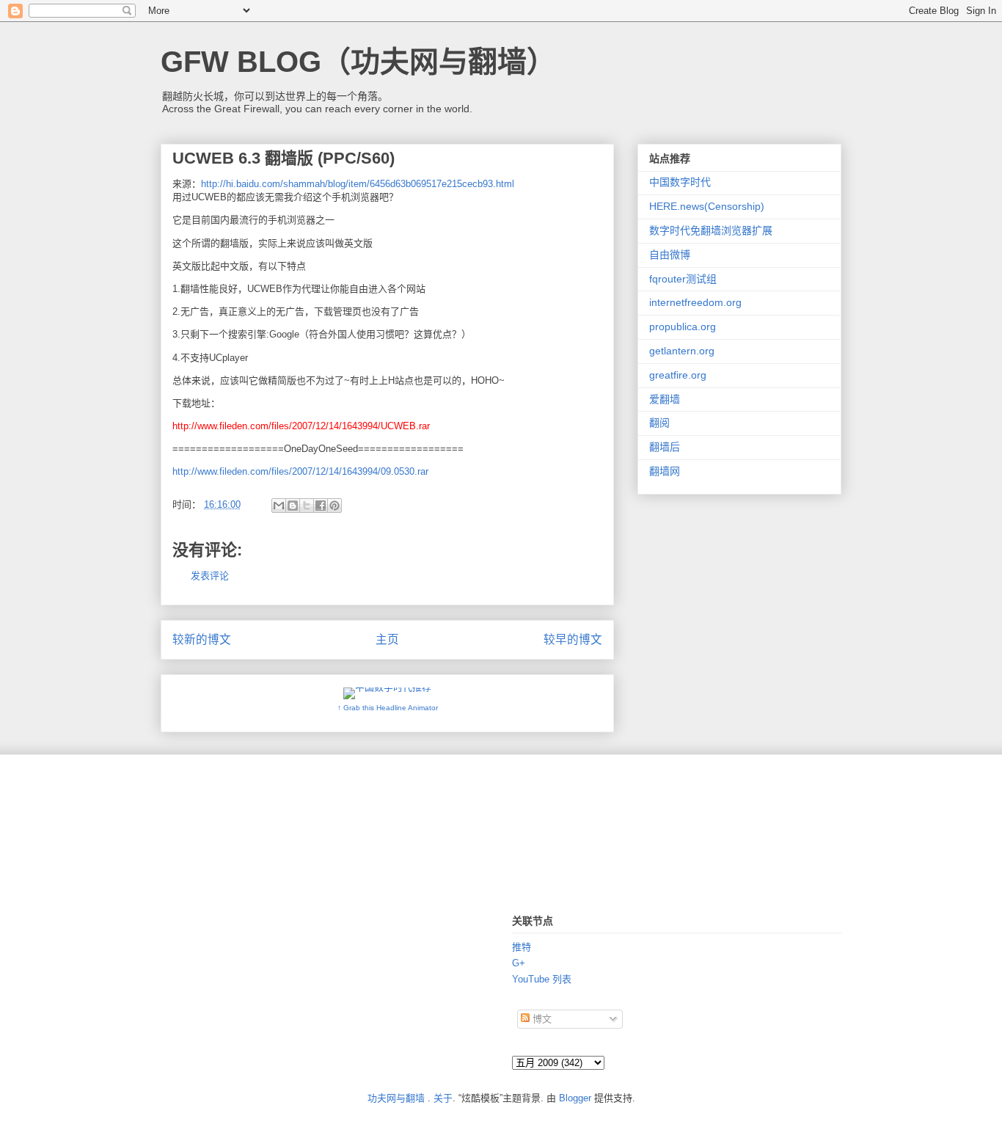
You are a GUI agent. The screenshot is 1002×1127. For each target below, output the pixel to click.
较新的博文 (201, 639)
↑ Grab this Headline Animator (387, 708)
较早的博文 (573, 639)
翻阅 (659, 422)
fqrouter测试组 (683, 279)
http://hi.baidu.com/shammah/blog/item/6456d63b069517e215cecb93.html (357, 183)
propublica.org (682, 326)
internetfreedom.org (695, 302)
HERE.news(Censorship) (706, 206)
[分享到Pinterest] (334, 505)
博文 (541, 1018)
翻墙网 (664, 471)
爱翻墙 (664, 399)
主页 (387, 639)
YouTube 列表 (541, 979)
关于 (443, 1098)
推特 (521, 946)
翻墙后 (664, 447)
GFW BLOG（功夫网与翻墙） (358, 61)
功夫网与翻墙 (396, 1098)
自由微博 (669, 254)
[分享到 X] (306, 505)
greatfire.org (677, 375)
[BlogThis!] (292, 505)
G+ (518, 963)
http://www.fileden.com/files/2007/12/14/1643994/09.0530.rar (300, 471)
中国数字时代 (680, 182)
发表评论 (210, 575)
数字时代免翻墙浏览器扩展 (710, 230)
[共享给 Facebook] (320, 505)
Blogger (575, 1098)
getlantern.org (681, 351)
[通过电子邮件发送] (278, 505)
